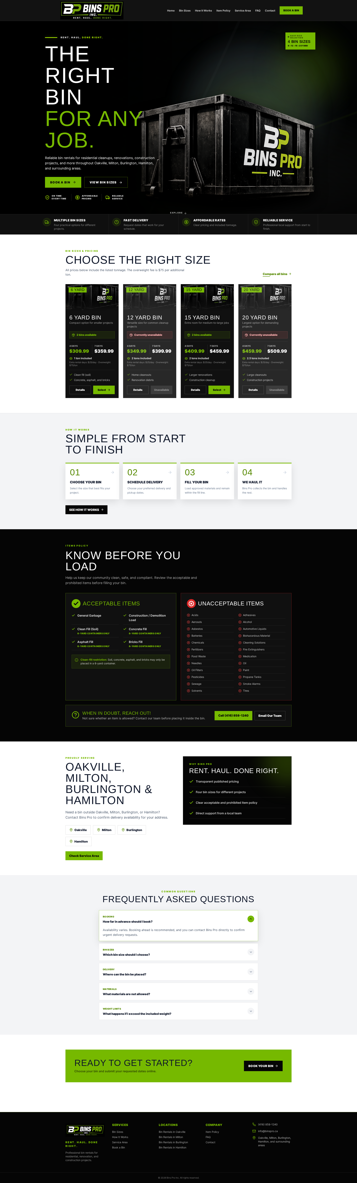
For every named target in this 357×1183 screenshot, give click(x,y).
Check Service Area (84, 856)
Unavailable (161, 390)
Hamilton (81, 841)
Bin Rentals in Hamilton (172, 1147)
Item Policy (223, 10)
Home (171, 10)
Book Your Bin (260, 1066)
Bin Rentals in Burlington (173, 1142)
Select (102, 390)
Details (80, 390)
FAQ (257, 10)
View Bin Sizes (104, 182)
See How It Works (84, 510)
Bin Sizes (185, 10)
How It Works (203, 10)
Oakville (80, 830)
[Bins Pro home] (91, 10)
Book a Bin (291, 10)
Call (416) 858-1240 (233, 715)
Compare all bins (275, 274)
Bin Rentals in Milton (171, 1137)
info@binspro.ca (268, 1131)
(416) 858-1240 (268, 1124)
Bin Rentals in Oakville (172, 1131)
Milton (106, 830)
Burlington (134, 830)
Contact (270, 10)
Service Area (243, 10)
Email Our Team (270, 715)
